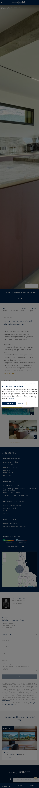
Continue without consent (28, 383)
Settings (21, 403)
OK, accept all (9, 403)
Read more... (11, 398)
